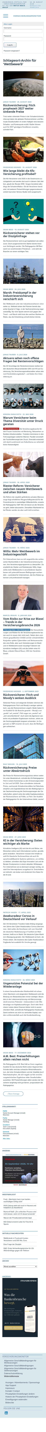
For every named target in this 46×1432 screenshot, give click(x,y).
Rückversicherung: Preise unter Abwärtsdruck (20, 769)
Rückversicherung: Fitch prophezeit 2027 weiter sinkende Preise (19, 108)
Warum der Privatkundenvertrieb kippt (18, 1218)
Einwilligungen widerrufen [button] (16, 1400)
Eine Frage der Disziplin (12, 1244)
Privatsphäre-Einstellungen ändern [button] (20, 1394)
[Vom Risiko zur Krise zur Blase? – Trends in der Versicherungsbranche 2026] (23, 597)
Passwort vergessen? (12, 51)
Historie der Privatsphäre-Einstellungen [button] (21, 1397)
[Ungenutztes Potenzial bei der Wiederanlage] (23, 962)
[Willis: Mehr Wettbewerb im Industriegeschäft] (23, 529)
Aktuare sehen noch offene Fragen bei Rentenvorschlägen (23, 359)
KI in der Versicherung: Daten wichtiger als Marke (22, 842)
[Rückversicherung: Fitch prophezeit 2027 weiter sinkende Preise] (23, 83)
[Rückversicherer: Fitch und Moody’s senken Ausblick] (23, 673)
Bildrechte (9, 1403)
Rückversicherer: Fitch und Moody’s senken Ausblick (21, 696)
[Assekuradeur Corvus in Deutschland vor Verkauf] (23, 894)
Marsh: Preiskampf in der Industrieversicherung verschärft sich (19, 296)
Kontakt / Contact (12, 1391)
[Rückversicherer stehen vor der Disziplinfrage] (23, 211)
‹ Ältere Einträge (13, 1094)
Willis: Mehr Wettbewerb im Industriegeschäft (21, 552)
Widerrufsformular (11, 1376)
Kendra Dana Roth (12, 414)
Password (7, 36)
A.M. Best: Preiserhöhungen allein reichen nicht (21, 1057)
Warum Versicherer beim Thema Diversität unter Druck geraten (23, 421)
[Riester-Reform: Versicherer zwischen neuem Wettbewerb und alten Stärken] (23, 464)
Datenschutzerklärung (13, 1373)
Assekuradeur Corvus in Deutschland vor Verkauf (19, 917)
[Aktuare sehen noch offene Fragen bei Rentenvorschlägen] (23, 336)
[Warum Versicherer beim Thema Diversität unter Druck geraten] (23, 396)
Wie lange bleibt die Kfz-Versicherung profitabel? (19, 172)
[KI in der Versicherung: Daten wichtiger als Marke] (23, 819)
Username (7, 28)
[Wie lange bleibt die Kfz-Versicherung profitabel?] (23, 149)
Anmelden (34, 7)
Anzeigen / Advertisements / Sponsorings (22, 1383)
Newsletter (35, 6)
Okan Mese (8, 230)
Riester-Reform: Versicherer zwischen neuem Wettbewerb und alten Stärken (22, 489)
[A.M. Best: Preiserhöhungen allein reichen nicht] (23, 1034)
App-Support (10, 1385)
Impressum (10, 1388)
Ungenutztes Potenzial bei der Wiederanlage (23, 985)
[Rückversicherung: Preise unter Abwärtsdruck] (23, 746)
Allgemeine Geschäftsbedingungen (19, 1366)
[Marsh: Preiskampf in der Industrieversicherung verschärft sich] (23, 271)
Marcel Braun (10, 615)
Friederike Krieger (12, 167)
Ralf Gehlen (9, 764)
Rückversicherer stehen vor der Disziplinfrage (21, 234)
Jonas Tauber (9, 102)
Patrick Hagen (10, 912)
